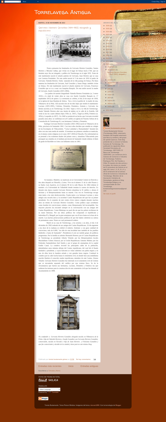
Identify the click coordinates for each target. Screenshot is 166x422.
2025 (108, 28)
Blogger (118, 405)
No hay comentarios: (83, 359)
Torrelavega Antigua (62, 12)
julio (109, 89)
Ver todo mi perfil (109, 194)
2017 (108, 52)
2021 (108, 40)
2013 (108, 64)
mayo (110, 94)
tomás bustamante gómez (115, 128)
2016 (108, 55)
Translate (55, 392)
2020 (108, 43)
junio (109, 91)
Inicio (71, 366)
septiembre (112, 83)
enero (110, 106)
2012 (108, 110)
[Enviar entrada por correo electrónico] (94, 359)
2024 (108, 31)
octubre (110, 80)
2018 (108, 49)
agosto (110, 86)
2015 (108, 58)
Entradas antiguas (89, 366)
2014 (108, 61)
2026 (108, 26)
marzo (110, 100)
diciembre (111, 67)
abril (109, 97)
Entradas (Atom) (54, 371)
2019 (108, 46)
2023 (108, 34)
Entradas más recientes (49, 366)
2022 (108, 37)
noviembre (112, 70)
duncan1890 (94, 405)
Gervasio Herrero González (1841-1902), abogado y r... (117, 74)
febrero (110, 103)
